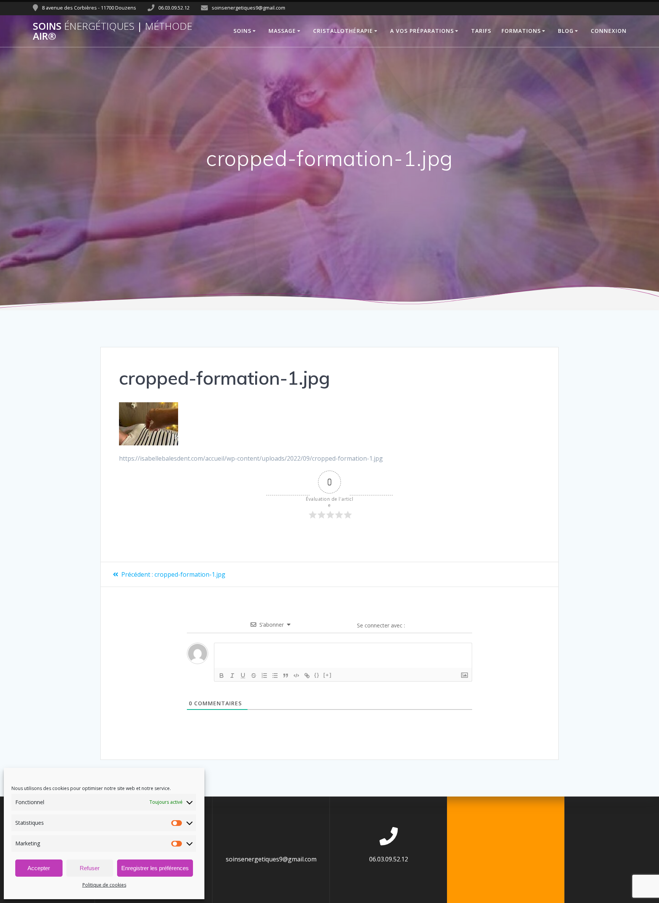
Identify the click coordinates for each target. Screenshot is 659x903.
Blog (566, 30)
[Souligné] (243, 675)
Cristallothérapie (343, 30)
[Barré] (253, 675)
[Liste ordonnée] (264, 675)
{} (317, 675)
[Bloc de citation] (285, 675)
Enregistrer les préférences (155, 868)
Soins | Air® (112, 31)
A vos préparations (422, 30)
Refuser (90, 868)
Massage (282, 30)
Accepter (38, 868)
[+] (327, 675)
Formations (521, 30)
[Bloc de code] (296, 675)
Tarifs (481, 30)
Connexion (609, 30)
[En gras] (221, 675)
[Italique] (232, 675)
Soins (242, 30)
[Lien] (307, 675)
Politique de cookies (104, 885)
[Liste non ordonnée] (275, 675)
